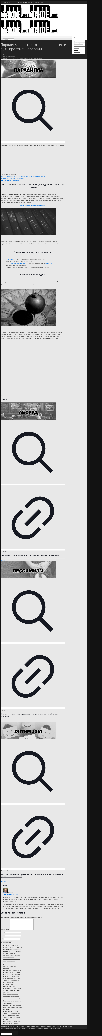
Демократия (10, 259)
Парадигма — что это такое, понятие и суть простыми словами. (23, 58)
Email (3, 936)
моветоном (48, 263)
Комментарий (5, 929)
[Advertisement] (33, 159)
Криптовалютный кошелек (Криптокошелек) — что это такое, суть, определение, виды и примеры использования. (11, 980)
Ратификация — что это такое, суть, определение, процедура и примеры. (12, 1007)
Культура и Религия (9, 56)
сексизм (16, 263)
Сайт (2, 939)
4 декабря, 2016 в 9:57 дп (10, 894)
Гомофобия (9, 263)
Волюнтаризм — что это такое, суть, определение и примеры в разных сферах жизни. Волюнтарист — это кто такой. (11, 1015)
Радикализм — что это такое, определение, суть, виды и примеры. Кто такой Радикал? (12, 972)
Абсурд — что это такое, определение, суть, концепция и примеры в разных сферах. (30, 555)
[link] (15, 39)
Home (4, 54)
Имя (2, 932)
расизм (22, 263)
